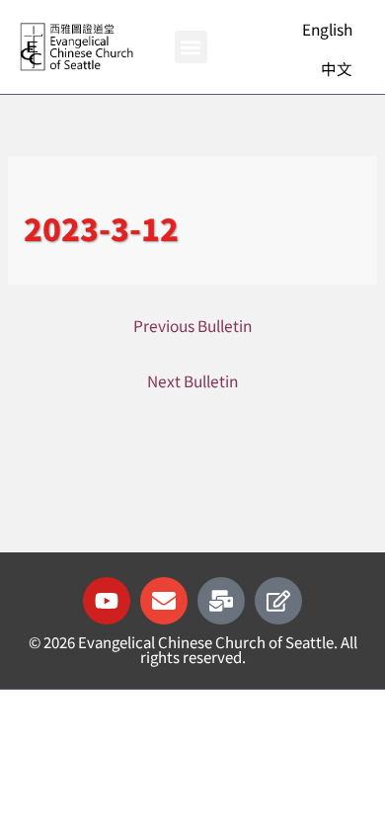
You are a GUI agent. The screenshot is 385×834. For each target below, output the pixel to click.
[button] (191, 47)
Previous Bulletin (192, 325)
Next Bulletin (192, 380)
